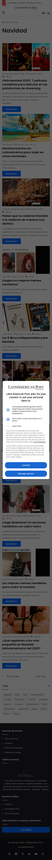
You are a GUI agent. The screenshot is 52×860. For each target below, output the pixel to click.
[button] (26, 426)
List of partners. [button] (40, 442)
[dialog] (26, 430)
